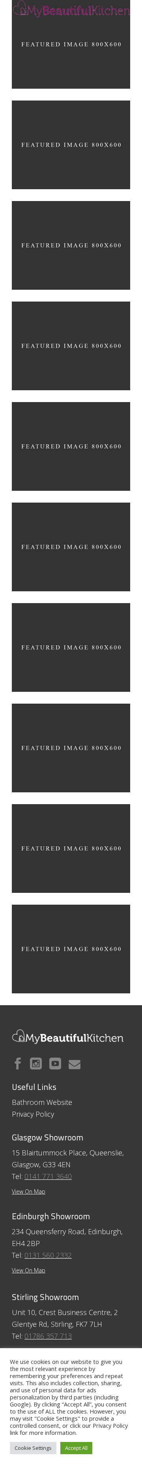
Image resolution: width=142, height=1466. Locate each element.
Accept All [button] (76, 1447)
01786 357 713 (48, 1336)
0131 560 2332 (48, 1255)
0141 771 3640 (48, 1176)
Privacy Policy (110, 1425)
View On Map (28, 1270)
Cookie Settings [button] (33, 1447)
